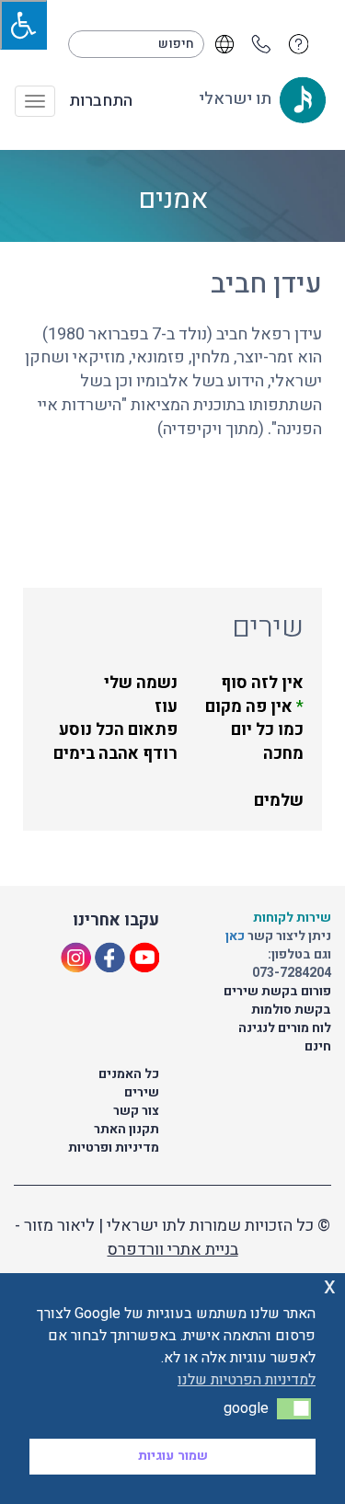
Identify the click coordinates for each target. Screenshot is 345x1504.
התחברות (100, 101)
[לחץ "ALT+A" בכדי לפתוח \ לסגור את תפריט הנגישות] (23, 25)
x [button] (330, 1286)
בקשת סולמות (291, 1009)
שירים (141, 1092)
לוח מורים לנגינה (284, 1028)
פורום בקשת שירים (277, 991)
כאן (236, 936)
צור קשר (136, 1110)
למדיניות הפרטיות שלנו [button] (247, 1380)
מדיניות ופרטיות (113, 1147)
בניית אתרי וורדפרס (173, 1249)
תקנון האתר (126, 1129)
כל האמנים (128, 1074)
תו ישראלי (237, 98)
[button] (294, 1408)
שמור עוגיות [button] (173, 1455)
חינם (318, 1046)
